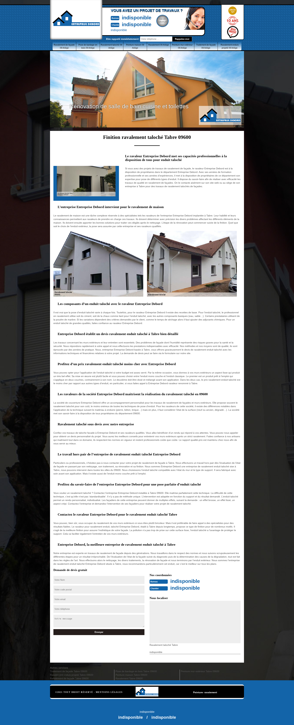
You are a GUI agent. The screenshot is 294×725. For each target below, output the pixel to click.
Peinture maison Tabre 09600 (131, 674)
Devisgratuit (162, 20)
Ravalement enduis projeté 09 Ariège (230, 46)
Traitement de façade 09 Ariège (206, 46)
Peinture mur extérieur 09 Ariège (182, 46)
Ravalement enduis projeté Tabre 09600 (71, 674)
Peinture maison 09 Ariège (135, 46)
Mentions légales (109, 692)
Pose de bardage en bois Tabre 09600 (136, 671)
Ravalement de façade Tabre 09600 (69, 678)
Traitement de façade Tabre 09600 (68, 671)
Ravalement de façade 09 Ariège (64, 46)
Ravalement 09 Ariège (158, 45)
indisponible (136, 17)
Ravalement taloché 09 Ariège (111, 46)
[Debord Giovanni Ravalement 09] (147, 687)
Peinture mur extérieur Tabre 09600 (200, 671)
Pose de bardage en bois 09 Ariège (87, 46)
